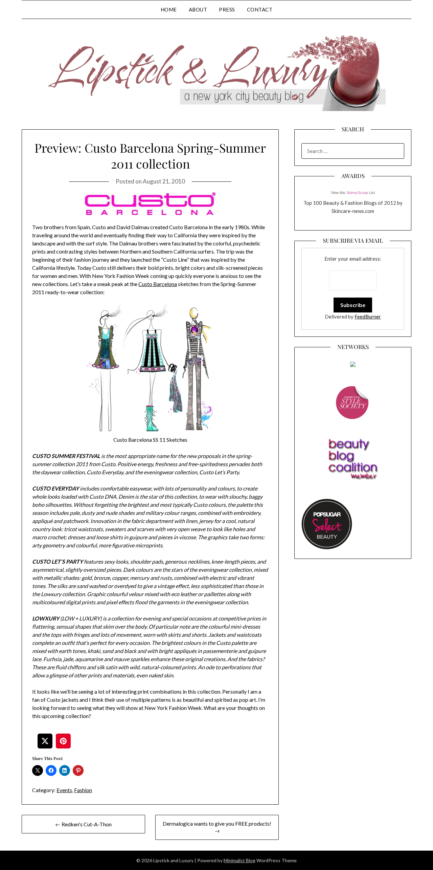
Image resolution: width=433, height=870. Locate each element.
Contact (260, 9)
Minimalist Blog (239, 860)
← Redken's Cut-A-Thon (83, 824)
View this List (353, 193)
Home (169, 9)
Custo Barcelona (157, 284)
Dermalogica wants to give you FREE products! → (217, 827)
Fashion (83, 790)
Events (64, 790)
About (198, 9)
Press (227, 9)
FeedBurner (368, 316)
